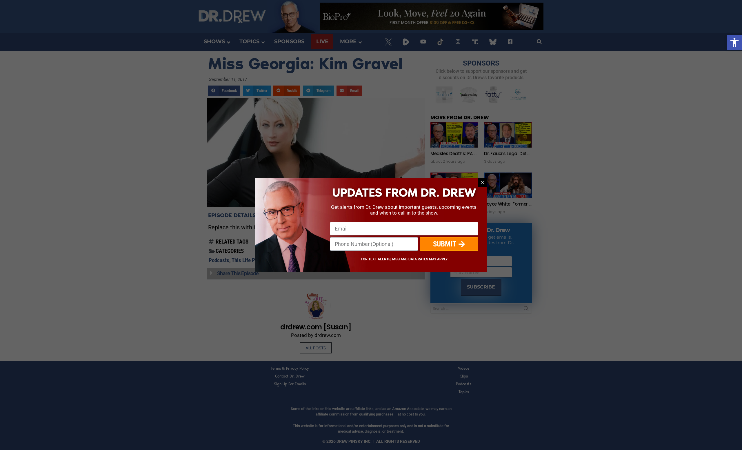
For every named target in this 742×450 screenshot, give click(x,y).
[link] (734, 42)
